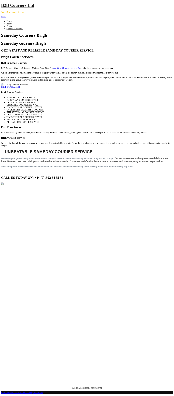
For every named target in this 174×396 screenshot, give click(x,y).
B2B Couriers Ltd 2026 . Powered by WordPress (22, 392)
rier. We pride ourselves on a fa (66, 68)
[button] (10, 87)
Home (9, 21)
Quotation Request (15, 28)
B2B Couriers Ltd (17, 5)
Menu (3, 16)
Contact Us (11, 26)
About (9, 24)
